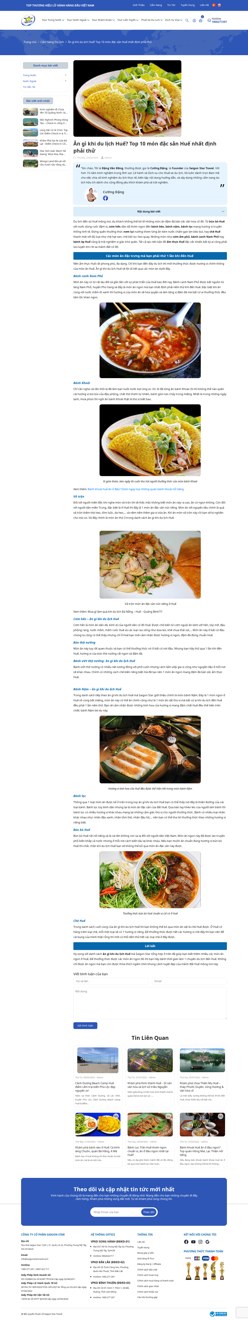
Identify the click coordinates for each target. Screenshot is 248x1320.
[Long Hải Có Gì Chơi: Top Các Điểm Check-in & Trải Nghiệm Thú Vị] (30, 132)
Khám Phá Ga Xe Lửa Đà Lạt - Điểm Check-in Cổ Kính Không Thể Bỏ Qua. (54, 142)
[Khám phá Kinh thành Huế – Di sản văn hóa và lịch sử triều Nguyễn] (150, 1060)
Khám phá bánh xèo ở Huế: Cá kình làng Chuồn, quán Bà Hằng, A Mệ (97, 1149)
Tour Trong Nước (52, 19)
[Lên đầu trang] (242, 1309)
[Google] (207, 1241)
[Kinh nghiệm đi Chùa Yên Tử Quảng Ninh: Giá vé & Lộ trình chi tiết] (30, 111)
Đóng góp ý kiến (145, 1252)
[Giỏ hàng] (200, 20)
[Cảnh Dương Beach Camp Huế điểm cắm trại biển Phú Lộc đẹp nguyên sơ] (97, 1060)
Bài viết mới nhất (38, 101)
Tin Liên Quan (150, 1037)
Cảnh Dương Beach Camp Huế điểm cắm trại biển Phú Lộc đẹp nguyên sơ (95, 1086)
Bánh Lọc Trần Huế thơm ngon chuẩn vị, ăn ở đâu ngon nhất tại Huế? (148, 1151)
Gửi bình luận (85, 1025)
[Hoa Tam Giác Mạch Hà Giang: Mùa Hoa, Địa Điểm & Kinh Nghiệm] (30, 153)
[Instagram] (200, 1241)
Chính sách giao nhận (148, 1286)
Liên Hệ (204, 5)
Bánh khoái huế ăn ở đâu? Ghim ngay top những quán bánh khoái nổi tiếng (136, 489)
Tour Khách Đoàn (102, 19)
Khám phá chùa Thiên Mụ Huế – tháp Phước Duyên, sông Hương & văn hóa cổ (202, 1086)
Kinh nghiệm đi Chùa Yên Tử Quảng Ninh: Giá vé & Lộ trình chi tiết (53, 111)
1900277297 (219, 21)
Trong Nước (29, 75)
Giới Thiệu (139, 5)
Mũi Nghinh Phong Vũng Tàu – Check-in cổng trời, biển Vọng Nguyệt (54, 121)
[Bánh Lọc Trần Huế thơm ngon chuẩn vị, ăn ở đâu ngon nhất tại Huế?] (150, 1124)
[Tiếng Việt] (214, 5)
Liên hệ (141, 1241)
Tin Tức (171, 5)
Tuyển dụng (143, 1247)
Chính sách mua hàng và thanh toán (155, 1280)
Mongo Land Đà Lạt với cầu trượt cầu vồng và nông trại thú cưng (53, 163)
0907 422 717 (42, 1269)
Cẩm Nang (156, 5)
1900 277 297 (27, 1269)
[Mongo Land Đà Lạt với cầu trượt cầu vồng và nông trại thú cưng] (30, 163)
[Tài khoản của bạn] (194, 20)
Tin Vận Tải (29, 86)
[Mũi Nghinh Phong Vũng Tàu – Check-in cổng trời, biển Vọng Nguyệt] (30, 122)
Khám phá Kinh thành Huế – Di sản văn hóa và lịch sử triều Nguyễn (150, 1085)
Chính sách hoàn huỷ (147, 1275)
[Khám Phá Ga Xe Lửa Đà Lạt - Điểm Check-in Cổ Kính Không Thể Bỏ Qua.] (30, 142)
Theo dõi (148, 1212)
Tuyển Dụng (188, 5)
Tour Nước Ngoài (77, 19)
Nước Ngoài (29, 81)
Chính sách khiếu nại (147, 1291)
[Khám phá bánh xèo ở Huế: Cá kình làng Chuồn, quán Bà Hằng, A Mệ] (97, 1124)
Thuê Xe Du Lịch (150, 19)
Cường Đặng (113, 192)
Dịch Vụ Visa (172, 19)
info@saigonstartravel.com (34, 1258)
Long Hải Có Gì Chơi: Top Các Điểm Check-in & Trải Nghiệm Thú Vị (54, 131)
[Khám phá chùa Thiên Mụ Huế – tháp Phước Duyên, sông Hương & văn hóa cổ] (202, 1060)
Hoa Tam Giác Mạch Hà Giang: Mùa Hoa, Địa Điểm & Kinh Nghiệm (53, 152)
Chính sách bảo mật (147, 1269)
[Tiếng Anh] (219, 5)
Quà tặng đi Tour (145, 1258)
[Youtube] (193, 1241)
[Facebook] (186, 1241)
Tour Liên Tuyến (126, 19)
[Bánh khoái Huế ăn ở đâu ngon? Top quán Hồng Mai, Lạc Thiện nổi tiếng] (202, 1124)
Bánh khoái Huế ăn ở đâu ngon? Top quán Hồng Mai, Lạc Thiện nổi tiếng (201, 1151)
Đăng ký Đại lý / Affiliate (149, 1264)
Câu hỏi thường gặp (147, 1297)
